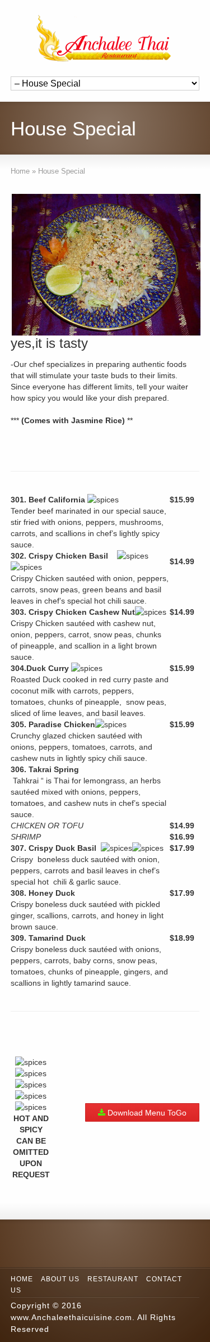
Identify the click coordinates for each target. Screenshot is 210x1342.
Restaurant (112, 1279)
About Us (60, 1279)
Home (22, 1279)
